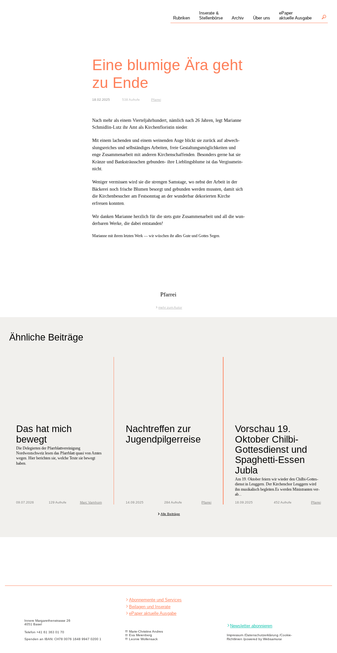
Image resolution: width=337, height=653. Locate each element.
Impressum (235, 635)
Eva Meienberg (140, 635)
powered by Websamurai (263, 639)
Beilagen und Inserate (149, 606)
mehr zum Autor (170, 307)
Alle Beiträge (170, 514)
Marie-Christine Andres (146, 631)
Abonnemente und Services (155, 599)
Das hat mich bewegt (44, 433)
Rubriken (181, 17)
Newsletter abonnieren (251, 625)
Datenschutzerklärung (261, 635)
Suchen (324, 16)
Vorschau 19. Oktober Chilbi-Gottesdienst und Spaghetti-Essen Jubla (271, 449)
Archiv (238, 17)
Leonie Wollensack (143, 639)
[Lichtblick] (54, 23)
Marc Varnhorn (91, 502)
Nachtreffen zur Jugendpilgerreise (163, 433)
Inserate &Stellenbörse (211, 15)
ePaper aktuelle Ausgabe (152, 613)
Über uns (261, 17)
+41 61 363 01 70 (50, 632)
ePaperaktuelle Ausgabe (295, 15)
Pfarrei (156, 99)
